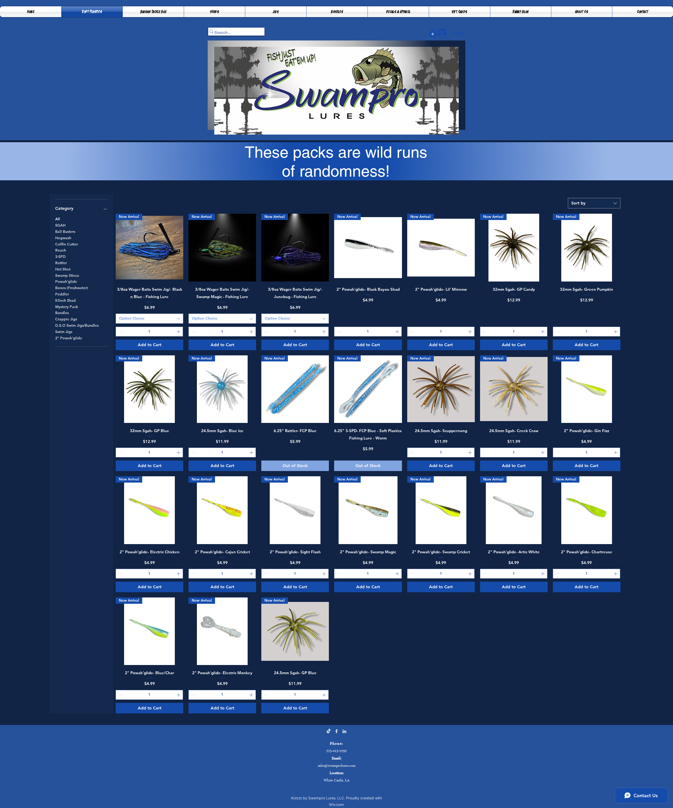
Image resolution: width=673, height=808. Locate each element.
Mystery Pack (66, 306)
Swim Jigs (63, 331)
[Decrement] (119, 331)
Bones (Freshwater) (71, 287)
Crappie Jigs (66, 319)
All (57, 219)
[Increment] (179, 331)
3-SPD (60, 256)
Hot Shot (62, 269)
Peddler (62, 294)
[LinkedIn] (344, 731)
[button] (153, 11)
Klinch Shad (65, 300)
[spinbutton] (149, 331)
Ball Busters (65, 231)
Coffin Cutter (66, 244)
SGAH (60, 225)
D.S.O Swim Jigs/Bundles (77, 325)
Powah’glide (66, 281)
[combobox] (594, 203)
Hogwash (63, 238)
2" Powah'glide (68, 338)
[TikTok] (328, 731)
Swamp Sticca (67, 275)
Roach (60, 250)
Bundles (62, 312)
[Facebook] (336, 731)
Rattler (61, 262)
